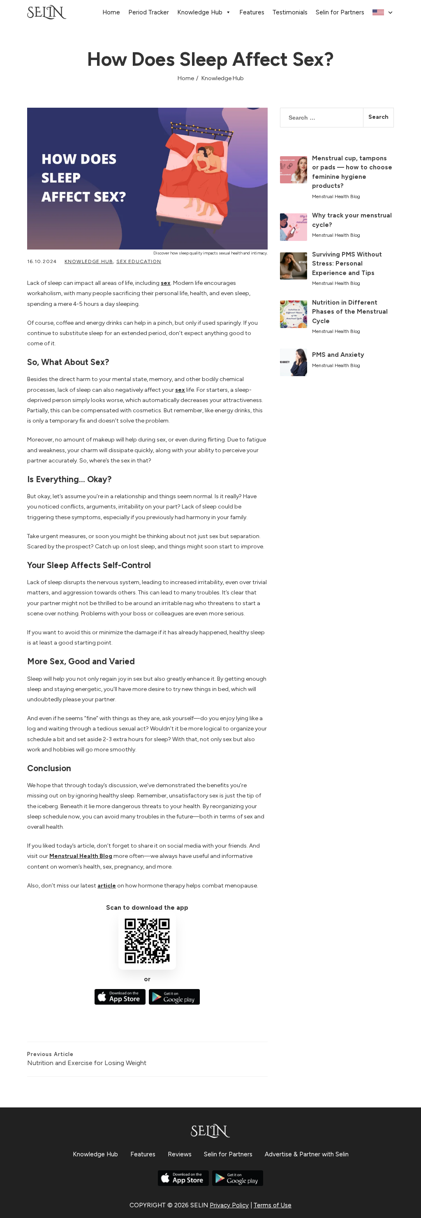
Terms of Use (272, 1205)
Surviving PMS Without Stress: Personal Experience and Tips (347, 264)
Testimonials (290, 12)
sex (166, 283)
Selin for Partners (340, 12)
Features (251, 12)
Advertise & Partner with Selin (307, 1154)
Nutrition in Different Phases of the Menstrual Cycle (350, 312)
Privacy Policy (229, 1205)
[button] (383, 12)
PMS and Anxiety (338, 354)
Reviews (180, 1154)
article (106, 885)
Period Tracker (148, 12)
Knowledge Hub (199, 12)
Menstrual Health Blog (80, 856)
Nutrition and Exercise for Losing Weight (86, 1059)
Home (111, 12)
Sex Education (138, 261)
